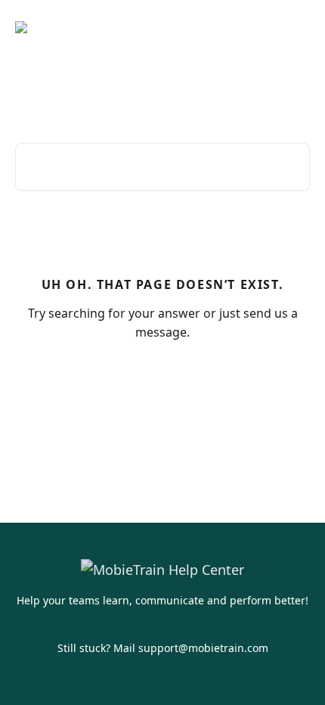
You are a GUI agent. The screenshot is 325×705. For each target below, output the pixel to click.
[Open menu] (296, 27)
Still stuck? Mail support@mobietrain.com (162, 648)
